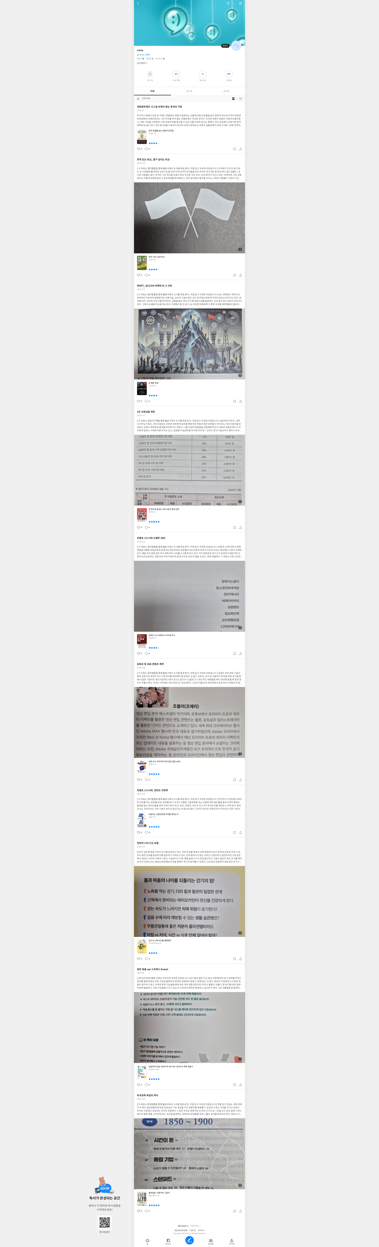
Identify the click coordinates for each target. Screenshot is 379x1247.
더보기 (234, 3)
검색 (228, 3)
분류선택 (138, 98)
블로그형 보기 (233, 98)
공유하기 (240, 149)
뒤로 (138, 3)
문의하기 (201, 1230)
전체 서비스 (240, 3)
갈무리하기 (234, 149)
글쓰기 (189, 1240)
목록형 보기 (240, 98)
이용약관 (193, 1230)
